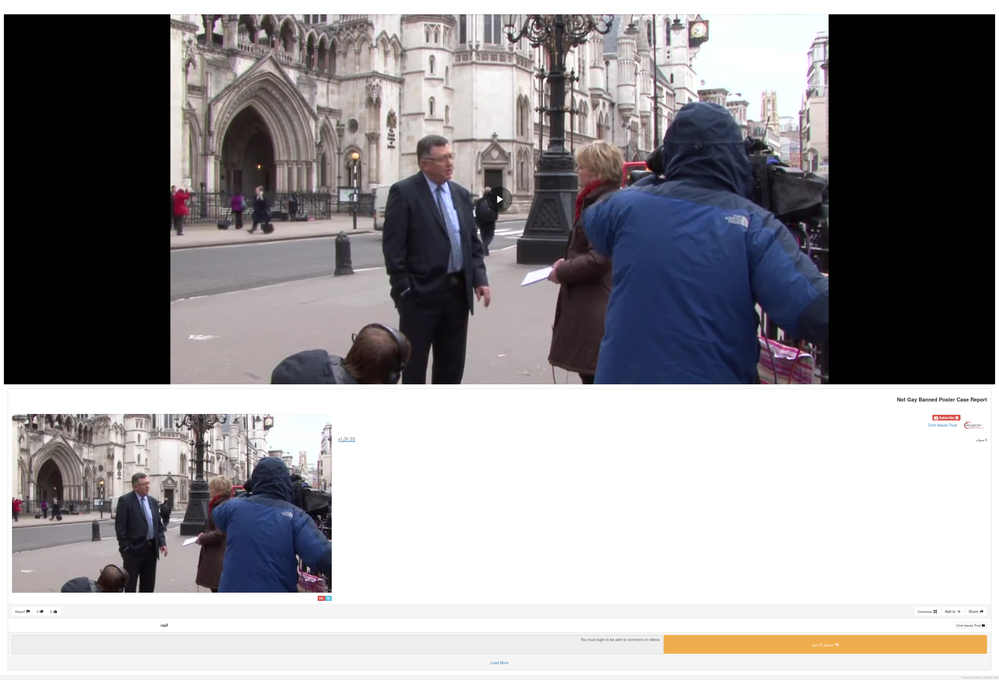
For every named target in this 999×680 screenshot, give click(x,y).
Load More (500, 662)
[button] (946, 417)
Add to (951, 611)
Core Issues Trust (942, 425)
